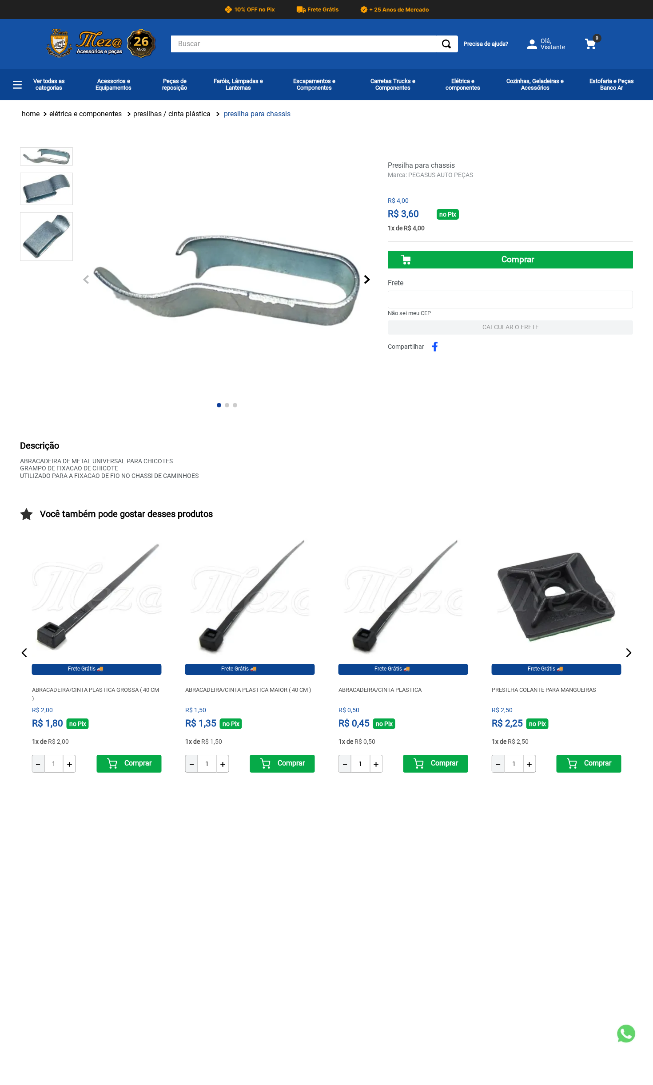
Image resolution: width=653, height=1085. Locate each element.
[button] (24, 652)
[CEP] (510, 293)
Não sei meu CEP (409, 313)
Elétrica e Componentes (85, 114)
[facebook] (436, 346)
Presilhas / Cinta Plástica (172, 114)
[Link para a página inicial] (30, 114)
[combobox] (314, 44)
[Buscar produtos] (446, 44)
